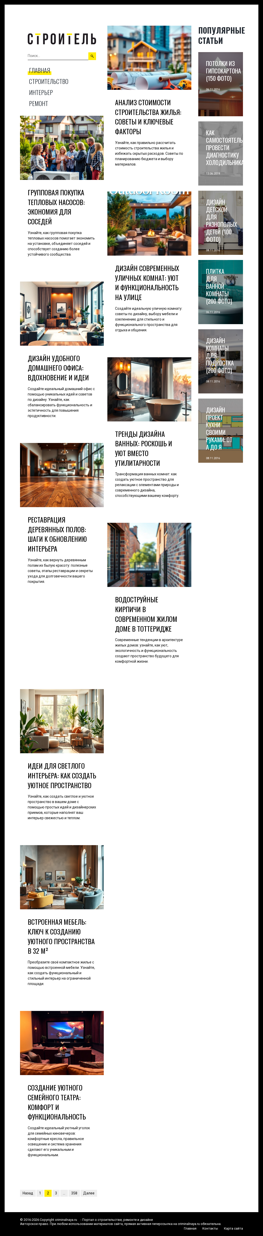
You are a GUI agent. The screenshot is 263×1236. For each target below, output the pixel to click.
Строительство (48, 81)
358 (74, 1193)
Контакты (210, 1228)
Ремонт (38, 103)
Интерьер (41, 92)
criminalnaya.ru (66, 1220)
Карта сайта (233, 1228)
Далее (89, 1193)
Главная (39, 70)
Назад (28, 1193)
